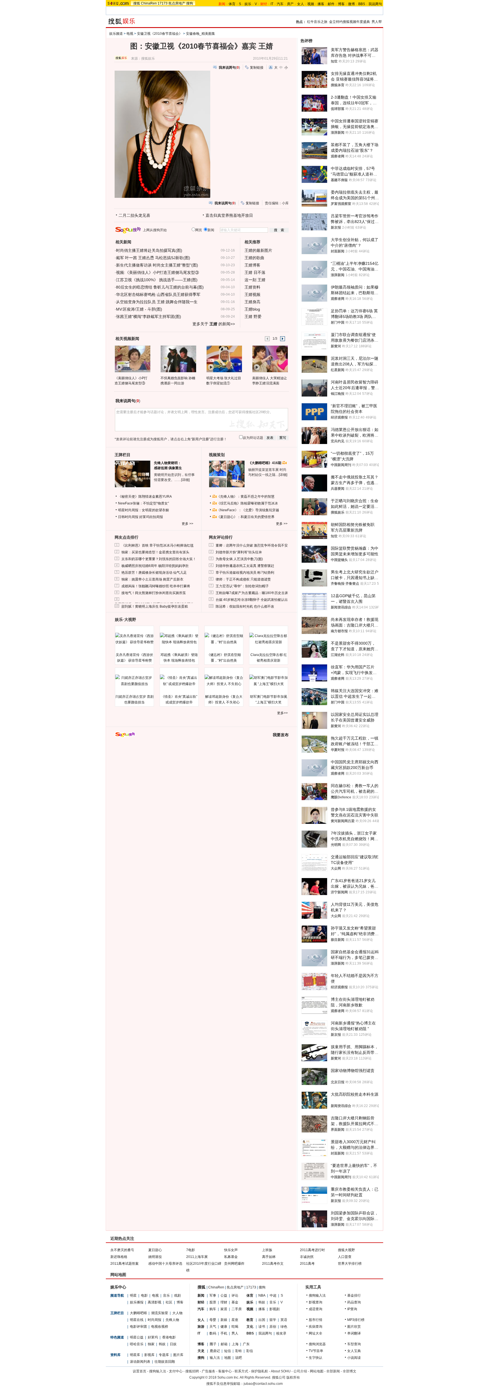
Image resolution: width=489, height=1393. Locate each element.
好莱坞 (153, 1337)
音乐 (166, 1295)
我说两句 (375, 4)
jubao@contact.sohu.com (263, 1384)
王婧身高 (252, 302)
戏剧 (177, 1295)
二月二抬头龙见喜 (134, 215)
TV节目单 (316, 1351)
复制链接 (256, 68)
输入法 (215, 1358)
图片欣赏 (354, 1327)
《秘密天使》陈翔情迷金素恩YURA (145, 497)
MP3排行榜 (355, 1320)
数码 (212, 1333)
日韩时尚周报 (128, 517)
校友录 (281, 1333)
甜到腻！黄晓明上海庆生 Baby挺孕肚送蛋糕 (154, 606)
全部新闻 (333, 1371)
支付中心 (176, 1371)
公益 (223, 1295)
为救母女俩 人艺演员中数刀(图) (239, 559)
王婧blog (252, 309)
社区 (169, 1302)
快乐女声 (231, 1250)
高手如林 (269, 1257)
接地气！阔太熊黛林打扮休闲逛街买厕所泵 (153, 593)
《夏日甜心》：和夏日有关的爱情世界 (245, 517)
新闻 (201, 1295)
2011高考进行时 (312, 1250)
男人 (234, 1333)
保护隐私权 (259, 1371)
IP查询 (352, 1309)
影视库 (149, 1355)
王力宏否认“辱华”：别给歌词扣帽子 (242, 586)
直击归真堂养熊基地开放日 (229, 215)
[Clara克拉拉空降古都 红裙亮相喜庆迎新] (268, 639)
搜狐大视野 (346, 1250)
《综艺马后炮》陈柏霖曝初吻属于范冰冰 (247, 503)
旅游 (201, 1327)
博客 (341, 4)
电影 (144, 1295)
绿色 (283, 1327)
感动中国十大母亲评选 (165, 1264)
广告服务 (208, 1371)
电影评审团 (138, 1327)
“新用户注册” (200, 439)
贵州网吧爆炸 (234, 1264)
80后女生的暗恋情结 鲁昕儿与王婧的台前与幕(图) (160, 287)
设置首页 (139, 1371)
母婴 (212, 1320)
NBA (261, 1295)
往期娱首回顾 (165, 1362)
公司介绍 (300, 1371)
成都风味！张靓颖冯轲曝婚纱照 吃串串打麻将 (155, 586)
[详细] (185, 480)
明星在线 (136, 1320)
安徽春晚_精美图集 (200, 34)
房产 (290, 4)
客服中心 (225, 1371)
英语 (283, 1320)
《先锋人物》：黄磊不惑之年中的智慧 (245, 497)
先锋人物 (172, 1320)
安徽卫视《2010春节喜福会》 (159, 34)
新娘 (223, 1320)
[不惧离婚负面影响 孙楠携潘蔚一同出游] (178, 358)
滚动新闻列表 (140, 1362)
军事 (212, 1295)
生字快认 (315, 1358)
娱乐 (247, 4)
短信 (227, 1351)
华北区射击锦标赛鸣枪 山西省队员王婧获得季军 (158, 294)
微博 (351, 4)
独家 (151, 1344)
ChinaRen (149, 3)
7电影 (190, 1250)
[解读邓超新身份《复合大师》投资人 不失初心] (224, 680)
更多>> (282, 713)
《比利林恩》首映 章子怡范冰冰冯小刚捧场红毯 (157, 545)
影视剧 (274, 1309)
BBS (361, 4)
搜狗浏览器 (317, 1344)
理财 (223, 1302)
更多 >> (187, 524)
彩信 (249, 1351)
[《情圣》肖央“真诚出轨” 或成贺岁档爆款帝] (179, 680)
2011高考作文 (273, 1264)
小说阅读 (354, 1358)
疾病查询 (315, 1327)
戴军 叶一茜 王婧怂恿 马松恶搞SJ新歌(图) (153, 257)
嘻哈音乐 (136, 1344)
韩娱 (162, 1344)
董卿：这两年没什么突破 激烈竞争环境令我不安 (252, 545)
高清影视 (154, 1302)
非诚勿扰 (307, 1257)
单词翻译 (354, 1333)
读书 (261, 1327)
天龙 (201, 1351)
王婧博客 (252, 265)
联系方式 (241, 1371)
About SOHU (281, 1371)
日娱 (173, 1344)
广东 (246, 1344)
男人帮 (377, 22)
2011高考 (307, 1264)
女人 (300, 4)
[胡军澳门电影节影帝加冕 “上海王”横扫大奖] (268, 680)
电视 (129, 34)
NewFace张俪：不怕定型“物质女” (143, 503)
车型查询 (354, 1344)
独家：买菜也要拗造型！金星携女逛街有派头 (155, 552)
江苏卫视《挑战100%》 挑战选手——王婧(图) (157, 280)
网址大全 (315, 1333)
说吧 (238, 1358)
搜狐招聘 (192, 1371)
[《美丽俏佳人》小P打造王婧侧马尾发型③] (132, 358)
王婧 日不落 (254, 272)
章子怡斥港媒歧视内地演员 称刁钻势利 (245, 573)
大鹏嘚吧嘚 (138, 1313)
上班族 (267, 1250)
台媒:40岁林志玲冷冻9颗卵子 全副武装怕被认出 (252, 600)
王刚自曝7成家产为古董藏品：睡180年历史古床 (252, 593)
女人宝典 (354, 1351)
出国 (261, 1320)
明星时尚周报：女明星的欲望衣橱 (143, 510)
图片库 (178, 1355)
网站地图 (316, 1371)
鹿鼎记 (215, 1351)
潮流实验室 (159, 1313)
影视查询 (315, 1302)
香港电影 (169, 1337)
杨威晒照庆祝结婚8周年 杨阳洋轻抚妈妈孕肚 (155, 566)
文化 (249, 1327)
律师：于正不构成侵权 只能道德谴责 (243, 579)
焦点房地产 (176, 3)
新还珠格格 (118, 1257)
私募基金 (231, 1257)
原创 (272, 1327)
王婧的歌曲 (254, 257)
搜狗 (189, 3)
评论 (234, 1295)
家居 (223, 1309)
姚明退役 (155, 1257)
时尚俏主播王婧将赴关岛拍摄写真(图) (149, 250)
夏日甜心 (155, 1250)
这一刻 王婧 (254, 280)
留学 (272, 1320)
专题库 (164, 1355)
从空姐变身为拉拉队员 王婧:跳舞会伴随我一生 (157, 302)
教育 (249, 1320)
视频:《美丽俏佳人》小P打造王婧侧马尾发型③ (157, 272)
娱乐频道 (116, 34)
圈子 (213, 1344)
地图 (227, 1358)
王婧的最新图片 (258, 250)
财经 (201, 1302)
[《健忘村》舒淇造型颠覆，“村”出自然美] (224, 639)
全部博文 (349, 1371)
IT (272, 4)
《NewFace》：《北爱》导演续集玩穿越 (248, 510)
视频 (310, 4)
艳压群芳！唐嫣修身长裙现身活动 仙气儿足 (154, 573)
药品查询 (354, 1302)
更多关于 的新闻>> (213, 324)
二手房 (236, 1309)
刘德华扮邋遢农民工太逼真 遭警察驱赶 (245, 566)
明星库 (135, 1355)
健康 (223, 1327)
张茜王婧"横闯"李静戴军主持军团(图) (148, 316)
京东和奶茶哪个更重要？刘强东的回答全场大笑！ (158, 559)
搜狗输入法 (317, 1295)
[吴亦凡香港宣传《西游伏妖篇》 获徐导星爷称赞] (134, 639)
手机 (223, 1333)
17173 (163, 3)
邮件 (331, 4)
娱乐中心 (118, 1287)
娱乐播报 (136, 1302)
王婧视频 (252, 294)
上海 (235, 1344)
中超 (273, 1295)
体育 (232, 4)
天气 (212, 1327)
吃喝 (234, 1327)
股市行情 (315, 1320)
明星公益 (136, 1337)
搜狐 (136, 3)
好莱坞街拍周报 (151, 517)
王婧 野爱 (252, 316)
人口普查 (344, 1257)
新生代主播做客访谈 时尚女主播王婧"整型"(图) (157, 265)
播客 (321, 4)
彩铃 (238, 1351)
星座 (234, 1320)
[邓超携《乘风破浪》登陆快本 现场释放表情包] (179, 639)
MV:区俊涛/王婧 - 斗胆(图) (139, 309)
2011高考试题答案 (124, 1264)
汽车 (280, 4)
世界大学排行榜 (350, 1264)
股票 (212, 1302)
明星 (133, 1295)
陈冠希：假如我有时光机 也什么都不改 (245, 606)
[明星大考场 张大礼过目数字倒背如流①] (224, 358)
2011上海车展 (197, 1257)
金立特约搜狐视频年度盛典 (349, 22)
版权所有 (293, 1377)
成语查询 (315, 1309)
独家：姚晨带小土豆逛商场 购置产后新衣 (152, 579)
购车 (212, 1309)
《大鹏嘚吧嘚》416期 (265, 463)
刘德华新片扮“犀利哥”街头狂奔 (239, 552)
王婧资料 (252, 287)
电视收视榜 (159, 1327)
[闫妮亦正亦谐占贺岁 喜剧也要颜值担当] (134, 680)
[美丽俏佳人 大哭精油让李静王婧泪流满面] (270, 358)
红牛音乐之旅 (317, 22)
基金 (234, 1302)
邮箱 (224, 1344)
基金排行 (354, 1295)
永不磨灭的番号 (122, 1250)
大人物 (177, 1313)
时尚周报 (154, 1320)
